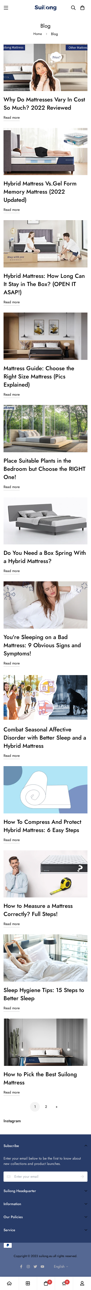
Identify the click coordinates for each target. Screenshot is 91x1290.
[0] (46, 1283)
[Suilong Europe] (45, 7)
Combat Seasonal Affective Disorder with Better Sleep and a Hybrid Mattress (45, 737)
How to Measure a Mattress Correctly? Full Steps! (38, 910)
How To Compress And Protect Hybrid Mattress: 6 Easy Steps (42, 826)
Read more (12, 117)
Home (37, 33)
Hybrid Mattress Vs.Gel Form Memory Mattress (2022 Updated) (40, 191)
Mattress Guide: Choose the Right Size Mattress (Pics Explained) (39, 376)
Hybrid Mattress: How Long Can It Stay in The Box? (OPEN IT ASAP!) (44, 284)
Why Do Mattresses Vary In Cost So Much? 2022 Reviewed (44, 103)
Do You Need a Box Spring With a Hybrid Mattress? (45, 557)
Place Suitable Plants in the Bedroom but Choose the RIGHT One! (44, 468)
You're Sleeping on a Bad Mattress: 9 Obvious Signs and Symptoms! (42, 645)
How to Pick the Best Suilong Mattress (40, 1078)
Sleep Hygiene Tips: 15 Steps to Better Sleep (44, 994)
